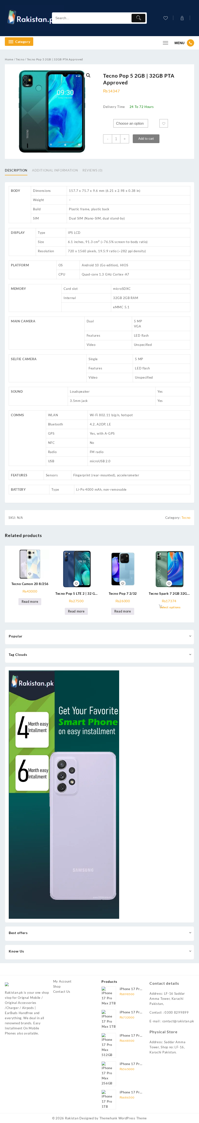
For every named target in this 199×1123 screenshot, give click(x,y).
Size (41, 242)
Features (93, 335)
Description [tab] (16, 170)
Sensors (52, 475)
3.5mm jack (79, 401)
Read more (30, 601)
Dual (90, 321)
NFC (51, 443)
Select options (170, 607)
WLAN (53, 415)
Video (91, 345)
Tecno (20, 59)
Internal (70, 298)
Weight (38, 200)
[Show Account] (181, 18)
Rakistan (72, 1118)
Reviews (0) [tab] (93, 170)
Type (41, 233)
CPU (61, 274)
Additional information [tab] (55, 170)
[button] (88, 75)
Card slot (71, 289)
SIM (36, 218)
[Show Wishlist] (165, 18)
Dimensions (42, 191)
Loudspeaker (80, 391)
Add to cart (146, 138)
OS (60, 265)
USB (51, 461)
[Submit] (138, 18)
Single (93, 359)
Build (37, 209)
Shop (57, 986)
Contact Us (61, 991)
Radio (52, 452)
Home (9, 59)
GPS (51, 433)
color (108, 121)
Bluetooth (55, 424)
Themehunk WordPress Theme (123, 1118)
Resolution (46, 251)
